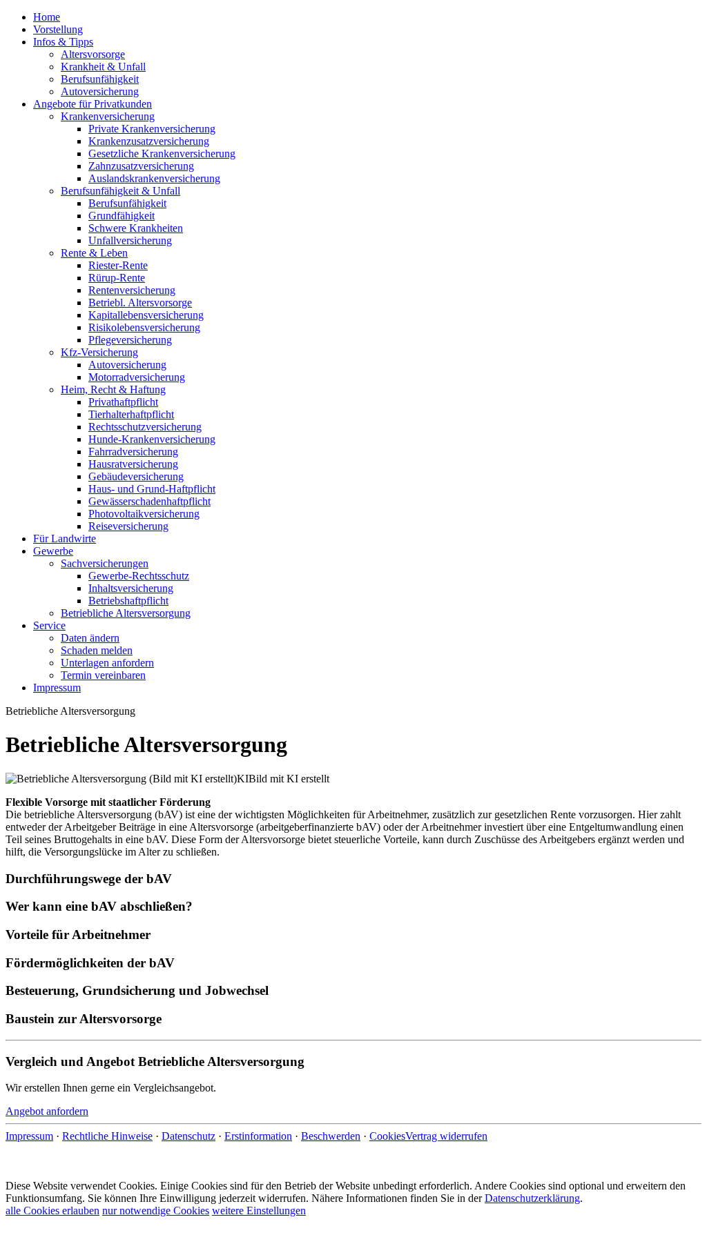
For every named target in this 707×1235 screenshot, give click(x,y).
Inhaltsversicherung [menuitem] (130, 588)
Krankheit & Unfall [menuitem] (103, 66)
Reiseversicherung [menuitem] (128, 526)
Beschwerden (330, 1136)
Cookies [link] (387, 1136)
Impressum (29, 1136)
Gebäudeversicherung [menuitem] (136, 476)
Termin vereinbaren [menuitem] (103, 675)
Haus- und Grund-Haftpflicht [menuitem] (151, 489)
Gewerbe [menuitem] (53, 551)
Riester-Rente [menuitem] (118, 265)
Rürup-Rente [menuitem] (116, 278)
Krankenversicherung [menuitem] (108, 116)
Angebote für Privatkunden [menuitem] (92, 104)
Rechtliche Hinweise (107, 1136)
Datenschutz (188, 1136)
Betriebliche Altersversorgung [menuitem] (126, 613)
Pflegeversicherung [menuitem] (130, 340)
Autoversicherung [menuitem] (100, 91)
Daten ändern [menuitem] (90, 638)
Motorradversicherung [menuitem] (136, 377)
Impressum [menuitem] (57, 687)
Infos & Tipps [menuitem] (63, 42)
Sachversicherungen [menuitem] (104, 563)
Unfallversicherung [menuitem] (130, 240)
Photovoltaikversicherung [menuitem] (144, 514)
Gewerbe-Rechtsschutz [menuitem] (138, 576)
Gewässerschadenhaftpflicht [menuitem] (149, 501)
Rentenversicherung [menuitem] (131, 290)
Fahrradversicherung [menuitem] (133, 451)
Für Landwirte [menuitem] (64, 538)
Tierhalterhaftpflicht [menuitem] (131, 414)
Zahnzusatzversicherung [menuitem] (141, 166)
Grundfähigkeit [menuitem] (121, 215)
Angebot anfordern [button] (47, 1111)
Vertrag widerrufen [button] (446, 1136)
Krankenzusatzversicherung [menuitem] (148, 141)
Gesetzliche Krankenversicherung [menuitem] (161, 153)
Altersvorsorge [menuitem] (93, 54)
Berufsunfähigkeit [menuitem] (100, 79)
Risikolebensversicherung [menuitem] (144, 327)
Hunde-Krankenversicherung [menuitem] (151, 439)
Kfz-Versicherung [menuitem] (99, 352)
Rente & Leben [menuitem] (94, 253)
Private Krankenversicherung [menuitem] (151, 129)
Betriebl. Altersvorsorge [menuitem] (140, 302)
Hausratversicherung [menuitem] (133, 464)
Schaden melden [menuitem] (97, 650)
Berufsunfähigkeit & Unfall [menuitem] (120, 191)
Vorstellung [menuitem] (58, 29)
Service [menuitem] (49, 625)
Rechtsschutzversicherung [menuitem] (145, 427)
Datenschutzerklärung (532, 1198)
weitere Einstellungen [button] (259, 1210)
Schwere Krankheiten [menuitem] (135, 228)
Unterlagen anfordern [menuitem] (107, 663)
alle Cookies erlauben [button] (52, 1210)
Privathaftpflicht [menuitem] (123, 402)
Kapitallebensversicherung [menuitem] (146, 315)
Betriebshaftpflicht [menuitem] (128, 600)
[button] (353, 879)
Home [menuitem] (46, 17)
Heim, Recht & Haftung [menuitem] (113, 389)
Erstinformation (258, 1136)
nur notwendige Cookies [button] (155, 1210)
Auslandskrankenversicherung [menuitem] (154, 178)
